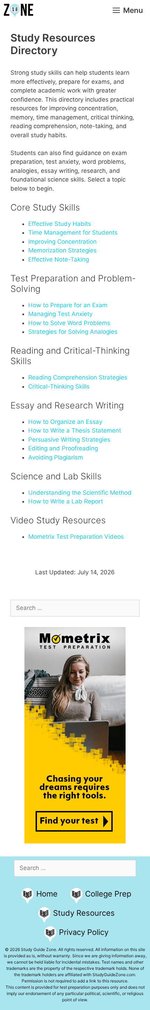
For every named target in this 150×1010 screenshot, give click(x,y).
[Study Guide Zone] (18, 10)
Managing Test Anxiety (60, 313)
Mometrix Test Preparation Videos (76, 536)
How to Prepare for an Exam (67, 305)
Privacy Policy (83, 932)
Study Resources (84, 912)
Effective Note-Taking (58, 259)
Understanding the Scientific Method (80, 492)
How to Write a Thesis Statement (74, 430)
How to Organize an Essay (65, 421)
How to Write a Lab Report (65, 501)
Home (47, 893)
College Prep (108, 893)
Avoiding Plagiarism (55, 457)
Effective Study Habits (59, 223)
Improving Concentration (62, 241)
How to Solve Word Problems (69, 322)
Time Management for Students (73, 232)
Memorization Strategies (62, 250)
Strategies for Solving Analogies (73, 331)
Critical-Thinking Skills (59, 386)
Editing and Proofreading (63, 448)
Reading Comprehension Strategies (77, 377)
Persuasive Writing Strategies (69, 439)
